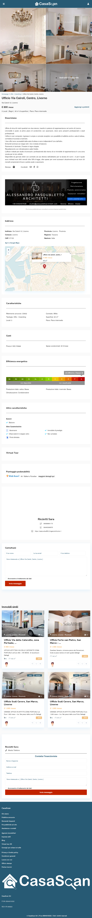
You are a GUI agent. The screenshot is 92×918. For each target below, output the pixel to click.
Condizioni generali (8, 856)
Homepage (5, 94)
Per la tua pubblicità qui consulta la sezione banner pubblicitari (46, 209)
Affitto (56, 313)
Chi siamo (5, 814)
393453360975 (48, 527)
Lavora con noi (7, 860)
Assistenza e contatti (9, 828)
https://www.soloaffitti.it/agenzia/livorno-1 (48, 531)
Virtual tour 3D (7, 844)
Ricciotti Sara (46, 519)
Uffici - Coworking (15, 94)
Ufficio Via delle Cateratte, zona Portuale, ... (21, 641)
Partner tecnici (7, 867)
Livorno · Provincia (59, 231)
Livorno (15, 235)
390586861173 (48, 523)
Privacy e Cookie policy (10, 852)
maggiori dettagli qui (46, 476)
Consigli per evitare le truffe (11, 848)
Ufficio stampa (7, 863)
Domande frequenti (8, 821)
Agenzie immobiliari (9, 833)
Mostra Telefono (14, 750)
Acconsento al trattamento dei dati (20, 578)
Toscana (55, 235)
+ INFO (39, 659)
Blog (3, 840)
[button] (46, 598)
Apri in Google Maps (12, 243)
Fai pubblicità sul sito (9, 825)
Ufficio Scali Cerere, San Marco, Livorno (21, 703)
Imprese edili (6, 837)
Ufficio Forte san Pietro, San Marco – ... (65, 641)
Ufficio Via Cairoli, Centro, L (52, 255)
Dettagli (6, 655)
